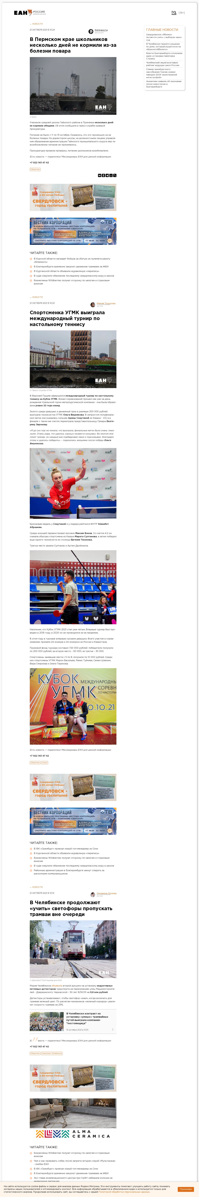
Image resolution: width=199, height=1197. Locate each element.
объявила (57, 986)
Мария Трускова (106, 304)
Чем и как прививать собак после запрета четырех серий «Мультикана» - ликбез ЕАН (74, 1162)
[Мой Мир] (111, 175)
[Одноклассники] (103, 175)
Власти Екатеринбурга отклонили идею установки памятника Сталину (164, 56)
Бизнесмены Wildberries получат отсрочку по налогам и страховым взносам (72, 282)
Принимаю (186, 1189)
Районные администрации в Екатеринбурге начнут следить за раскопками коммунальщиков (69, 872)
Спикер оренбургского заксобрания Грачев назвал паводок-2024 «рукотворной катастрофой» (161, 73)
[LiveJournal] (114, 175)
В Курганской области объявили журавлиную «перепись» (66, 271)
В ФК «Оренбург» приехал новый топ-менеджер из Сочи (66, 849)
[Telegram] (107, 175)
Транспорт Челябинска (52, 1053)
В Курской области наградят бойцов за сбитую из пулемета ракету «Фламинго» (72, 260)
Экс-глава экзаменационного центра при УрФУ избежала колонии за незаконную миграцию (73, 1179)
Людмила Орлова (106, 894)
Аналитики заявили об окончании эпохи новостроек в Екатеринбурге (163, 84)
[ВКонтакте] (99, 175)
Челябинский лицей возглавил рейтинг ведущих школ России (162, 64)
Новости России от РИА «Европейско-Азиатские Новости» (23, 12)
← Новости (36, 24)
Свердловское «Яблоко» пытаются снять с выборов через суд (164, 37)
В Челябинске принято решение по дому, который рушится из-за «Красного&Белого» (163, 46)
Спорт (44, 762)
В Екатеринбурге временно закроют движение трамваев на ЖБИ (71, 267)
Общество (35, 169)
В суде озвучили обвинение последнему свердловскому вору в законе (74, 276)
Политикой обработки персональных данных (124, 1192)
